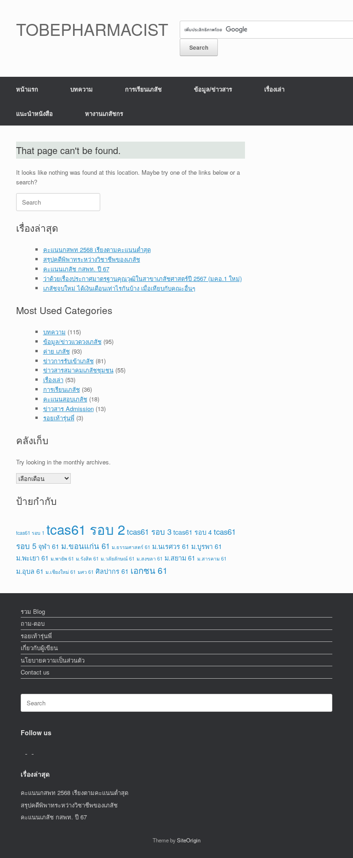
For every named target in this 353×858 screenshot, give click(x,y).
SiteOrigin (188, 840)
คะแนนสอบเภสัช (65, 399)
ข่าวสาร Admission (68, 408)
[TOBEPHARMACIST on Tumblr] (36, 751)
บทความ (81, 89)
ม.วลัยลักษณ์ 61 (118, 558)
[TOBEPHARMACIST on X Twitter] (30, 751)
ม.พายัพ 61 (62, 558)
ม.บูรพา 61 (206, 546)
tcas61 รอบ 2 (85, 528)
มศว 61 (86, 571)
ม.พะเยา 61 (32, 557)
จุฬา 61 (48, 546)
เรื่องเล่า (274, 89)
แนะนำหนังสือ (34, 113)
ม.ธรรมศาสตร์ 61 (131, 546)
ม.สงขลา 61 (150, 558)
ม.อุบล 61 (30, 571)
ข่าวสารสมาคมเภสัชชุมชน (78, 370)
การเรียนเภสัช (143, 89)
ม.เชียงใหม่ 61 (61, 571)
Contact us (35, 672)
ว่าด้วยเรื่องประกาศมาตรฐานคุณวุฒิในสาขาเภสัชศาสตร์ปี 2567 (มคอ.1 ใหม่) (142, 278)
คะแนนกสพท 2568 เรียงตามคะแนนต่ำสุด (97, 249)
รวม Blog (33, 611)
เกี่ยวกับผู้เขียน (39, 647)
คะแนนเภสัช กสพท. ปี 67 (76, 268)
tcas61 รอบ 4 (192, 532)
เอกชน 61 (149, 570)
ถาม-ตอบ (33, 623)
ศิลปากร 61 (112, 571)
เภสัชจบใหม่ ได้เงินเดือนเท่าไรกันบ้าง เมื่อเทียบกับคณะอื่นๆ (119, 288)
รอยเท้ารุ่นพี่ (58, 417)
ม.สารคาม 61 (212, 558)
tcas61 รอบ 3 (149, 531)
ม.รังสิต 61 (87, 558)
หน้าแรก (27, 89)
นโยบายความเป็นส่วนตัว (53, 660)
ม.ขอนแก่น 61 (85, 545)
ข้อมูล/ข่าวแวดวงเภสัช (72, 341)
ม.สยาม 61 (180, 557)
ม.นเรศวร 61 (170, 546)
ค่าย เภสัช (56, 351)
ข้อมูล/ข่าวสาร (213, 89)
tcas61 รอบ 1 (30, 532)
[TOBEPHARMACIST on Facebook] (24, 751)
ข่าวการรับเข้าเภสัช (68, 360)
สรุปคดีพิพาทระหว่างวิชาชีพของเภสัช (91, 259)
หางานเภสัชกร (104, 113)
